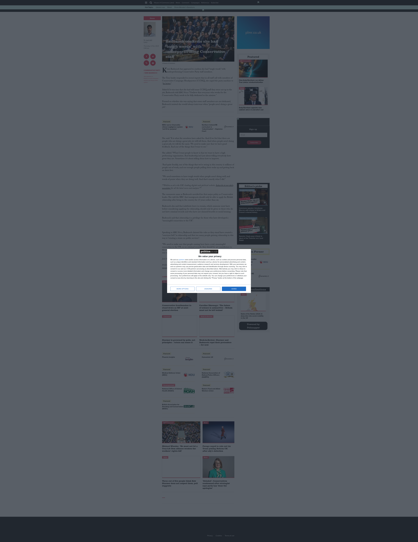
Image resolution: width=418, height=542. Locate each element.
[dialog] (209, 271)
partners (182, 259)
